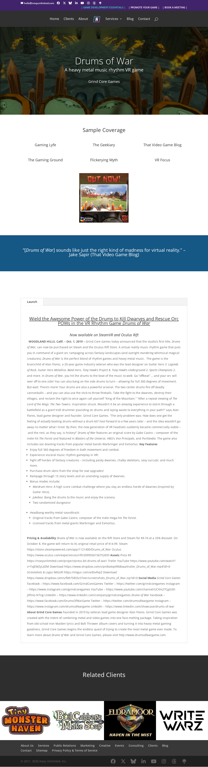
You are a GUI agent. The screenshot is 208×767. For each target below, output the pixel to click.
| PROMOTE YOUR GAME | (144, 7)
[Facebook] (58, 3)
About (83, 19)
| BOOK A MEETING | (174, 7)
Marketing (87, 745)
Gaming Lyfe (45, 144)
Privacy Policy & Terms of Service (75, 750)
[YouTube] (82, 3)
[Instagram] (88, 3)
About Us (27, 745)
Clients (69, 19)
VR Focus (162, 159)
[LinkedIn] (76, 3)
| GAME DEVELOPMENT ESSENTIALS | (103, 7)
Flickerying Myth (104, 159)
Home (54, 19)
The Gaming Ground (45, 159)
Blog (130, 19)
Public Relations (65, 745)
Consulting (136, 745)
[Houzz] (94, 3)
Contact (144, 19)
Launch (32, 302)
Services (111, 19)
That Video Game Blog (162, 144)
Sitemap (42, 750)
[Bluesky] (70, 3)
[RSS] (100, 3)
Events (119, 745)
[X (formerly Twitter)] (64, 3)
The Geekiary (104, 144)
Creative (104, 745)
